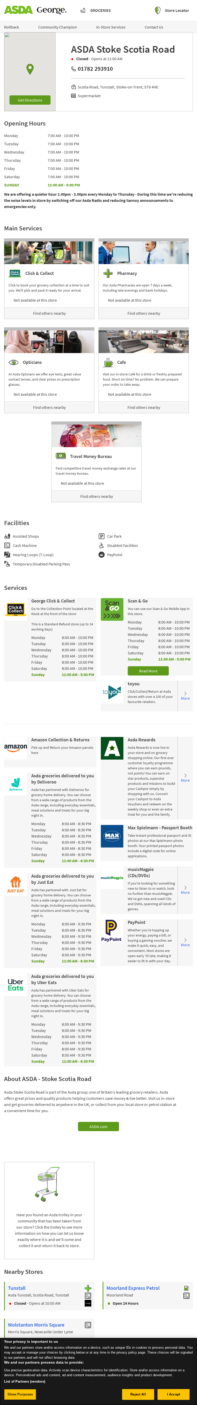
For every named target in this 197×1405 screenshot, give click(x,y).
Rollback (11, 27)
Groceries (100, 10)
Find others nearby (49, 313)
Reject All (138, 1394)
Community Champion (57, 27)
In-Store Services (110, 27)
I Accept (173, 1394)
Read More (148, 670)
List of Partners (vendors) (24, 1381)
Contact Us (154, 27)
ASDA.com (98, 1126)
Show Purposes (20, 1394)
